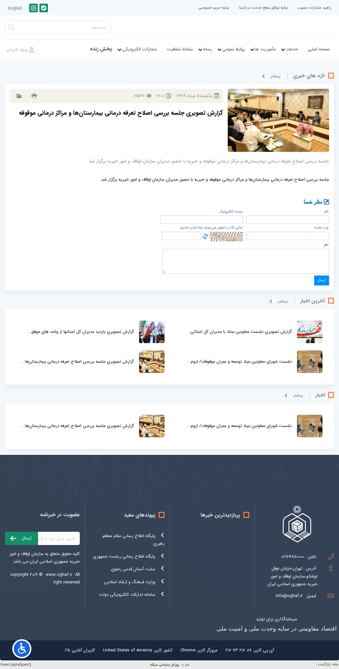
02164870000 (292, 556)
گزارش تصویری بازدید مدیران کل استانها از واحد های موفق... (80, 331)
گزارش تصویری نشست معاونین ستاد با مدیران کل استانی (241, 331)
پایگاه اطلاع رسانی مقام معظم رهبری (134, 539)
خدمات (292, 49)
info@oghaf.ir (289, 595)
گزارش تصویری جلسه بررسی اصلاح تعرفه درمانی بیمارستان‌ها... (77, 361)
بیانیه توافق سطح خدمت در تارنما (263, 8)
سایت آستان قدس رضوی (133, 569)
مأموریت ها (265, 49)
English (15, 8)
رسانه (207, 49)
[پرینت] (33, 96)
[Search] (11, 29)
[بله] (43, 8)
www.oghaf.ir (59, 574)
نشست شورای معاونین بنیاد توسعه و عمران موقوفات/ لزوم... (239, 361)
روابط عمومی (233, 49)
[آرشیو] (18, 96)
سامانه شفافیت (180, 49)
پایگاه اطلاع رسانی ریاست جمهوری (124, 556)
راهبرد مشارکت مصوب (314, 8)
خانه (335, 664)
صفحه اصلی (319, 49)
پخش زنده (101, 49)
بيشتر (275, 76)
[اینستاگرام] (33, 8)
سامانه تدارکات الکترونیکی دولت (127, 594)
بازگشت (324, 664)
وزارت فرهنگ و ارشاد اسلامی (129, 581)
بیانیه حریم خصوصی (214, 8)
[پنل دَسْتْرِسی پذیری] (22, 649)
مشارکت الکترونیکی (139, 49)
